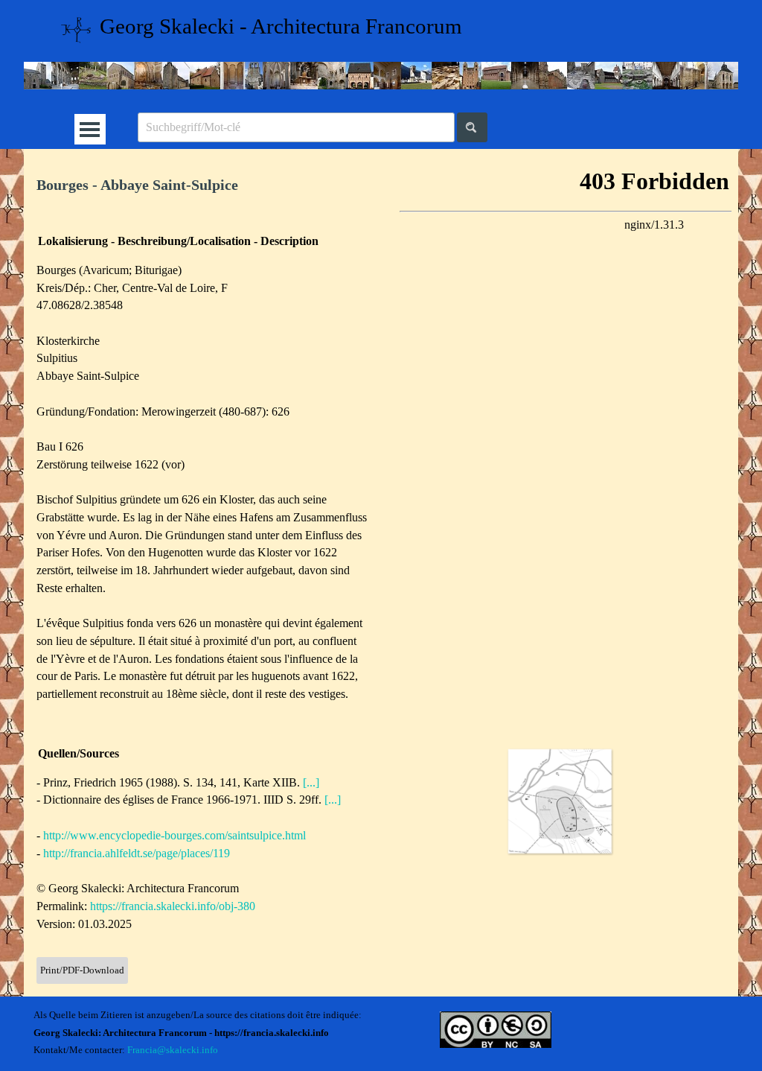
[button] (560, 801)
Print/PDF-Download (82, 970)
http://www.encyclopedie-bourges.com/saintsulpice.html (174, 835)
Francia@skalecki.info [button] (172, 1049)
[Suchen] (472, 127)
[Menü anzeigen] (89, 129)
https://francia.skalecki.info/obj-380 (172, 906)
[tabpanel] (202, 185)
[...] (311, 782)
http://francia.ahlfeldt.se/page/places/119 (136, 853)
